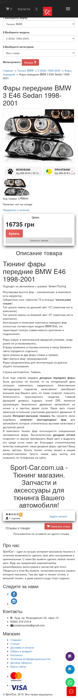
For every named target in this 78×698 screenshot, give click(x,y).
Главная (8, 70)
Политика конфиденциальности (30, 659)
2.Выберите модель (16, 32)
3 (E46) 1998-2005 (49, 70)
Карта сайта (17, 666)
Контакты (16, 655)
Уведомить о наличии (16, 210)
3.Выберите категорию (18, 47)
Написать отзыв (60, 526)
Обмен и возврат (20, 651)
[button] (24, 9)
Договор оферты (20, 662)
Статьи (14, 643)
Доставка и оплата (21, 647)
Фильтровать (12, 62)
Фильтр (29, 62)
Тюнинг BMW (25, 70)
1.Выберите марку (15, 18)
